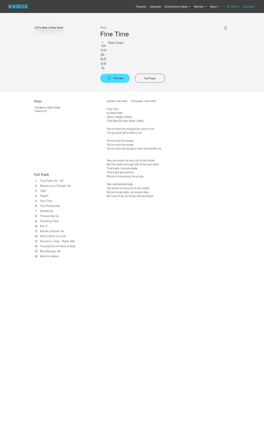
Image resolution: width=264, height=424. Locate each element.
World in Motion (49, 256)
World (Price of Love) (53, 236)
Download (248, 6)
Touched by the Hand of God (57, 246)
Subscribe (155, 6)
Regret (44, 196)
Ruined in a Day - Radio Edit (57, 241)
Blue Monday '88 (50, 251)
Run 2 (43, 226)
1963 (43, 190)
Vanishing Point (49, 221)
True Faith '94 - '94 (51, 180)
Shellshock (46, 211)
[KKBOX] (18, 6)
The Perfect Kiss (50, 206)
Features (141, 6)
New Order (116, 42)
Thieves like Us (49, 216)
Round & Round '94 (52, 231)
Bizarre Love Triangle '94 (55, 185)
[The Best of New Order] (48, 27)
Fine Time (46, 201)
